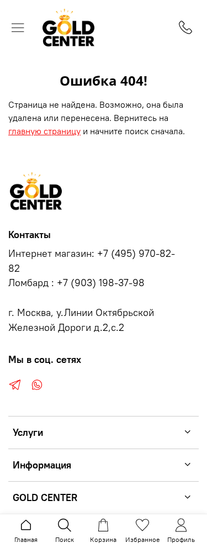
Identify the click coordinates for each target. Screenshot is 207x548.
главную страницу (44, 130)
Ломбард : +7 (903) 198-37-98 (76, 283)
